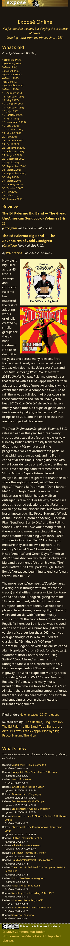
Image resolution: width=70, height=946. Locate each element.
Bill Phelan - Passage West (26, 845)
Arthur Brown (12, 731)
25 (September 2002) (14, 147)
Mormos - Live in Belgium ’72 (27, 900)
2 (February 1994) (12, 63)
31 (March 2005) (11, 169)
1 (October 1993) (11, 60)
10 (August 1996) (12, 93)
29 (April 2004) (10, 162)
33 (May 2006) (10, 177)
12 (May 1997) (10, 100)
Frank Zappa (32, 731)
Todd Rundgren (50, 726)
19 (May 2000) (10, 125)
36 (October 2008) (12, 188)
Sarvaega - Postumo (22, 915)
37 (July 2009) (10, 191)
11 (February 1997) (13, 96)
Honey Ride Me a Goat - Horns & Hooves (34, 772)
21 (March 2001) (11, 133)
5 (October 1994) (11, 74)
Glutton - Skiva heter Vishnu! (27, 838)
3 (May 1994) (9, 67)
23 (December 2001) (13, 140)
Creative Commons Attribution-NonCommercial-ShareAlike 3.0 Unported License (31, 936)
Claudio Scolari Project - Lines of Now (31, 860)
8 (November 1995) (13, 85)
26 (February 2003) (13, 151)
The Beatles (34, 722)
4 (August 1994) (11, 71)
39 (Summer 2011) (12, 199)
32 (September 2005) (14, 173)
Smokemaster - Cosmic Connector (31, 808)
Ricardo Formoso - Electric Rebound (31, 907)
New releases (29, 715)
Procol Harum (12, 735)
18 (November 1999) (14, 122)
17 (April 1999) (10, 118)
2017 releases (49, 715)
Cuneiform (10, 228)
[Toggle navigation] (12, 11)
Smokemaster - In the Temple (28, 801)
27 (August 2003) (12, 155)
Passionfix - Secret (21, 779)
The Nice (30, 735)
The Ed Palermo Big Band (20, 726)
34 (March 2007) (11, 180)
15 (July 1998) (10, 111)
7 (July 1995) (9, 82)
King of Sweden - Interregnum (28, 878)
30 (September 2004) (14, 166)
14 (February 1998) (13, 107)
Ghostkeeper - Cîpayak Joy (26, 794)
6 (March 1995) (10, 78)
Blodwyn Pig (51, 731)
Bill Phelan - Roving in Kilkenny (29, 852)
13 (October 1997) (12, 103)
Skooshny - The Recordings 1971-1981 (33, 893)
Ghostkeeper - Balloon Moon (28, 786)
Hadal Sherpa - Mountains (25, 885)
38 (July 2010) (10, 195)
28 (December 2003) (13, 158)
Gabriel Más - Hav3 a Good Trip (28, 764)
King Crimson (53, 722)
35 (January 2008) (12, 184)
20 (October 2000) (12, 129)
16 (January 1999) (12, 114)
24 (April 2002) (10, 144)
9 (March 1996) (10, 89)
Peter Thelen (14, 253)
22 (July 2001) (10, 136)
